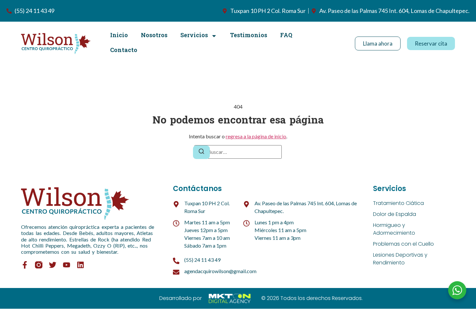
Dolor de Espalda (394, 214)
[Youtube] (66, 265)
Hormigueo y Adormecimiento (394, 229)
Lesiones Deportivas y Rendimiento (400, 258)
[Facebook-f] (24, 265)
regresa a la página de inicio (256, 136)
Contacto (123, 50)
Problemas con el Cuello (403, 244)
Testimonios (248, 35)
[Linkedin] (80, 265)
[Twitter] (52, 265)
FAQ (286, 35)
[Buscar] (201, 152)
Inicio (119, 35)
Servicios (194, 35)
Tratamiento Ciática (398, 203)
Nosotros (154, 35)
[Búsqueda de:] (238, 152)
